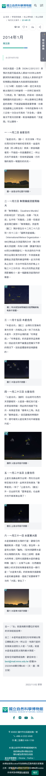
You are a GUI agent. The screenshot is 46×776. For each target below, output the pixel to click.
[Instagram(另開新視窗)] (20, 717)
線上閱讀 (39, 17)
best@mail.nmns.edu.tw (17, 661)
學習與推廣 (16, 17)
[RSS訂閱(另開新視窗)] (32, 717)
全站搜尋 (35, 5)
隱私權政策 (24, 772)
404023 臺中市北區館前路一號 (24, 732)
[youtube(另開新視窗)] (26, 717)
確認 (35, 772)
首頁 (7, 17)
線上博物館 (28, 17)
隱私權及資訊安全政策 (23, 754)
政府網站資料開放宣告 (23, 751)
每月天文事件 (13, 20)
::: (1, 18)
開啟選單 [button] (41, 5)
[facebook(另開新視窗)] (14, 717)
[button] (23, 27)
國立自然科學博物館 (16, 6)
